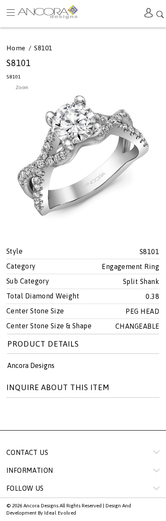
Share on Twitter (13, 415)
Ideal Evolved (60, 513)
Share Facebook (32, 415)
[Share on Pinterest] (51, 415)
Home (16, 48)
